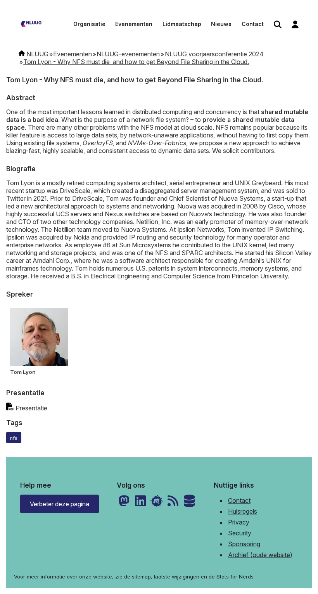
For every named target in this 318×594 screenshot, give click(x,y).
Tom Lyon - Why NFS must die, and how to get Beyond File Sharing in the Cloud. (136, 62)
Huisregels (242, 511)
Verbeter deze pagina (59, 504)
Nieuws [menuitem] (221, 24)
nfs (13, 438)
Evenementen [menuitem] (133, 24)
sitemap (141, 576)
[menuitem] (278, 25)
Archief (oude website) (260, 555)
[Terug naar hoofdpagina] (31, 25)
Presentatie (31, 408)
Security (239, 533)
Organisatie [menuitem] (89, 24)
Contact (239, 500)
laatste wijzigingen (176, 576)
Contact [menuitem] (253, 24)
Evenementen (72, 54)
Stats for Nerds (235, 576)
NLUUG (37, 54)
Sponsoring (244, 544)
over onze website (89, 576)
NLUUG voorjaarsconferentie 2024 (214, 54)
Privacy (238, 522)
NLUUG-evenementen (128, 54)
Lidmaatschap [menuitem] (181, 24)
